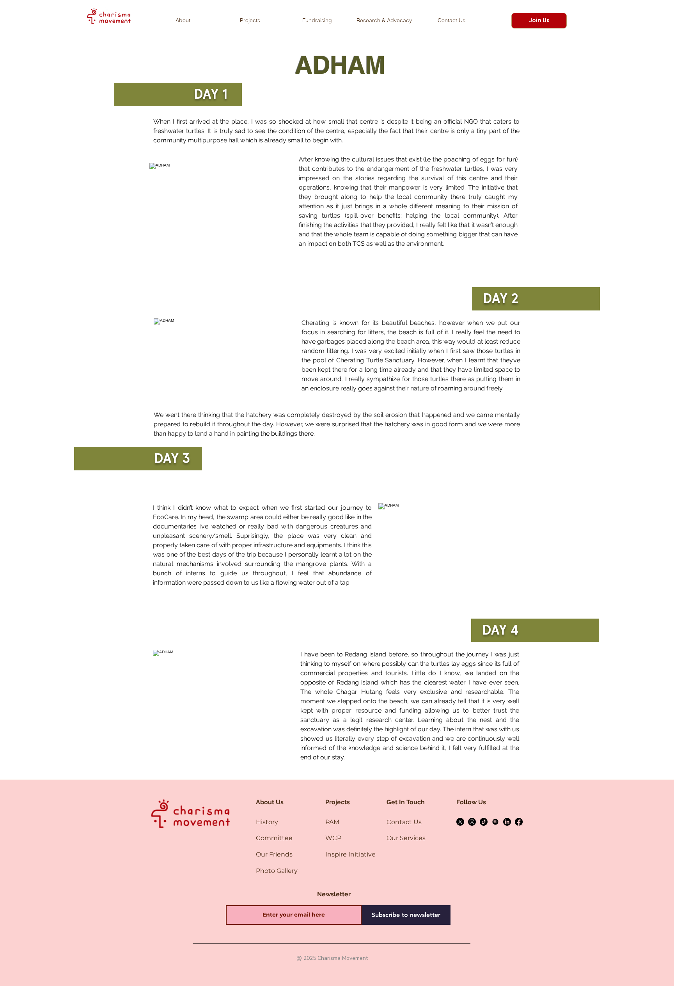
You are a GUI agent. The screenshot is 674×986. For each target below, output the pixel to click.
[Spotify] (495, 822)
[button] (539, 20)
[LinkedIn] (507, 822)
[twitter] (460, 822)
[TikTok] (484, 822)
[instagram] (472, 822)
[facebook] (519, 822)
